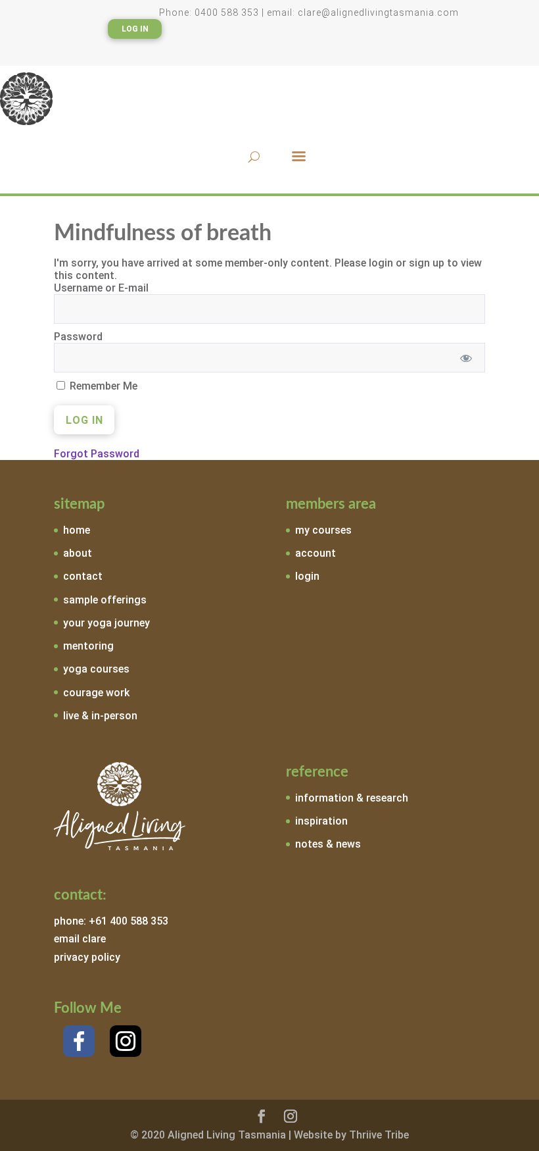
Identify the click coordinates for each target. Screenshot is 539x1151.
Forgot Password (96, 454)
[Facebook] (79, 1041)
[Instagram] (125, 1041)
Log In (135, 29)
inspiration (321, 821)
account (315, 553)
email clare (80, 939)
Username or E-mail (101, 288)
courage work (96, 692)
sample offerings (105, 600)
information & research (351, 798)
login (307, 576)
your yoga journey (106, 623)
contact (83, 576)
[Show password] (466, 357)
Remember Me (102, 386)
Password (78, 336)
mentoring (88, 646)
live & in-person (100, 715)
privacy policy (87, 957)
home (76, 530)
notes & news (328, 844)
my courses (323, 530)
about (77, 553)
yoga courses (96, 669)
